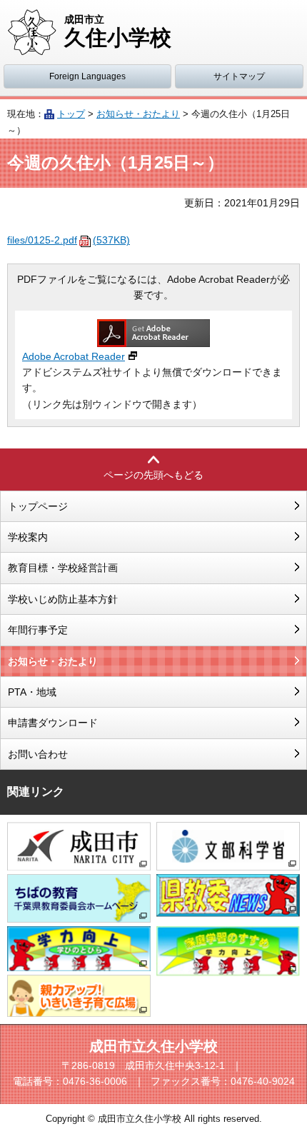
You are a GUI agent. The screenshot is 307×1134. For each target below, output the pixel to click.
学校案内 (28, 537)
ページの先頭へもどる (153, 475)
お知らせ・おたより (138, 114)
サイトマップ (239, 76)
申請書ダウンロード (53, 722)
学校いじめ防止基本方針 (63, 599)
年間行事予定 (38, 630)
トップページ (38, 506)
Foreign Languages (87, 76)
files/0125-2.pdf (68, 240)
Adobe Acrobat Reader (73, 356)
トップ (71, 114)
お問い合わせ (38, 754)
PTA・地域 (32, 692)
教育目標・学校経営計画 (63, 567)
